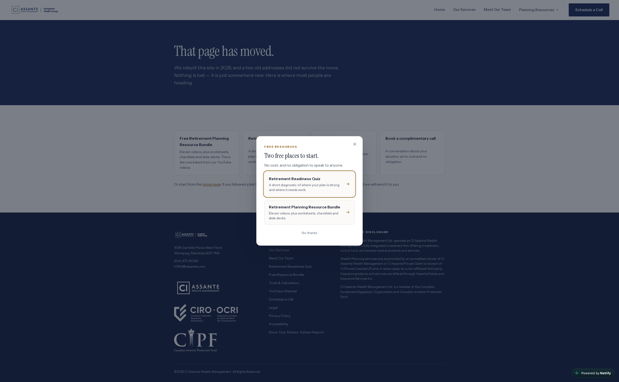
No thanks (309, 233)
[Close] (354, 144)
